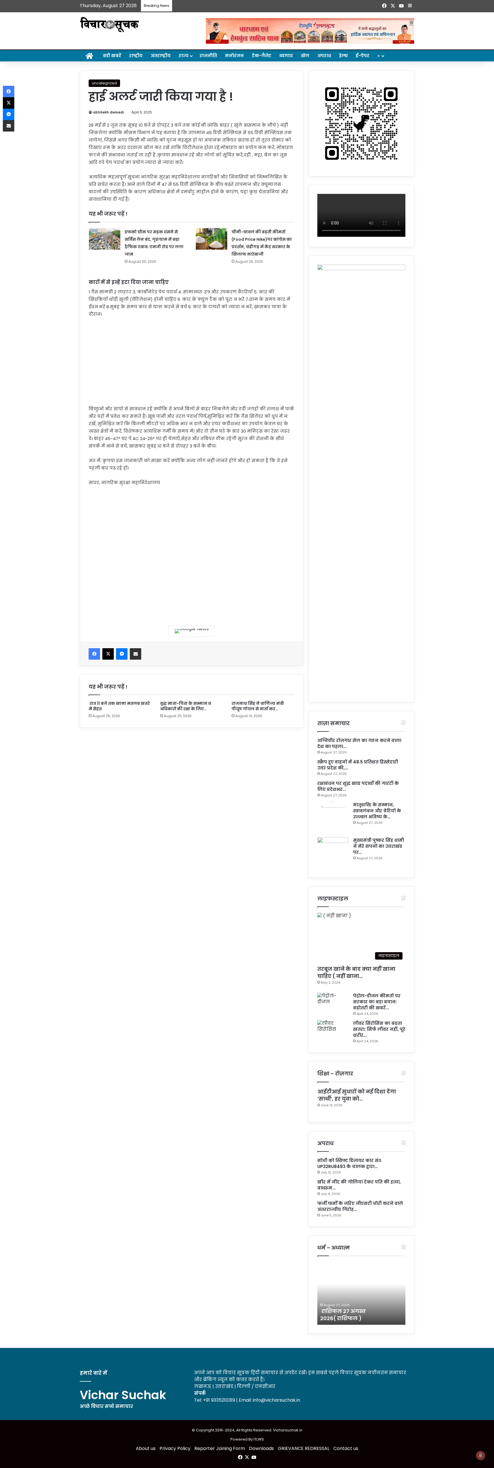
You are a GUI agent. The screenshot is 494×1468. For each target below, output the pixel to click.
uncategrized (104, 83)
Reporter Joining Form (219, 1448)
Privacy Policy (175, 1448)
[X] (108, 654)
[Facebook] (94, 654)
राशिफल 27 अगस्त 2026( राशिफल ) (343, 1315)
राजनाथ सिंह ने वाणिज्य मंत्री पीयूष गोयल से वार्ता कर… (258, 706)
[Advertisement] (191, 365)
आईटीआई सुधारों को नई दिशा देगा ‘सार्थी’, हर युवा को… (356, 1095)
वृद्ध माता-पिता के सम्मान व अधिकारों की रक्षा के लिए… (185, 706)
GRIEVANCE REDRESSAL (303, 1448)
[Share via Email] (135, 654)
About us (146, 1448)
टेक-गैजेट (261, 56)
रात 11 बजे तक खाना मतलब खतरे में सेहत (119, 706)
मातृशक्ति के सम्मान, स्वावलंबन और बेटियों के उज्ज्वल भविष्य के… (377, 811)
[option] (361, 1293)
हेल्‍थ (343, 56)
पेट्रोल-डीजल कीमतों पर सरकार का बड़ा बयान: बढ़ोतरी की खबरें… (377, 1002)
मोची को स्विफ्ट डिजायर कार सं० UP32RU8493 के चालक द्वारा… (349, 1163)
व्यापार (286, 56)
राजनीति (208, 56)
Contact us (345, 1448)
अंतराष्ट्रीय (161, 56)
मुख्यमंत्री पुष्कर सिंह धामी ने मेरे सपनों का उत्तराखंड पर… (378, 846)
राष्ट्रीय (136, 56)
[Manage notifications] (480, 1455)
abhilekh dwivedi (108, 112)
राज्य (183, 56)
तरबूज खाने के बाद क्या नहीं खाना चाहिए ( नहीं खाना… (356, 972)
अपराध (324, 56)
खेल (305, 56)
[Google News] (192, 631)
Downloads (261, 1448)
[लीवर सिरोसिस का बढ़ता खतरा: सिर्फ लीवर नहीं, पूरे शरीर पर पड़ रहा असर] (333, 1031)
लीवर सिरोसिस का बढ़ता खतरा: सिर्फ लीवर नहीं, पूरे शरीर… (379, 1029)
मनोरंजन (234, 56)
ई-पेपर (362, 56)
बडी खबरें (112, 56)
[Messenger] (122, 654)
